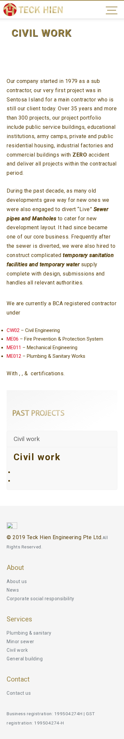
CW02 (13, 330)
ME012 (14, 356)
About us (17, 581)
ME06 (13, 339)
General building (25, 658)
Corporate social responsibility (40, 598)
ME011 (14, 348)
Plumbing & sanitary (29, 633)
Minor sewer (20, 641)
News (13, 590)
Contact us (19, 693)
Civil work (17, 650)
